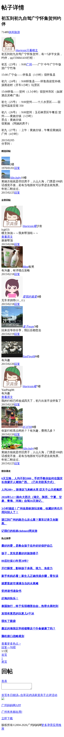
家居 (37, 695)
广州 (29, 64)
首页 (4, 654)
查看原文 (7, 236)
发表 (4, 681)
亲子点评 (46, 695)
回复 (17, 168)
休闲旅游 (14, 32)
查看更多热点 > (11, 643)
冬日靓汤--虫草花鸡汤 (20, 695)
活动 (54, 695)
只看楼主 (32, 50)
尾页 (4, 661)
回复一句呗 (8, 647)
